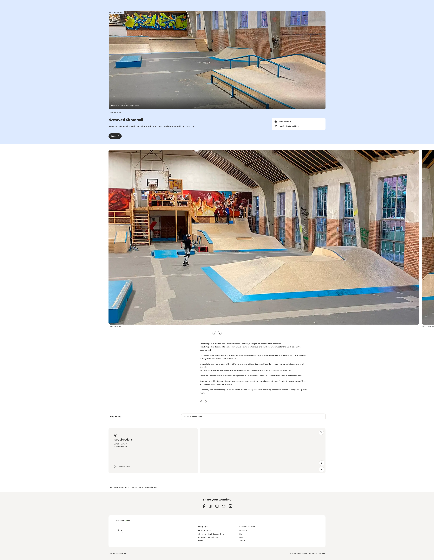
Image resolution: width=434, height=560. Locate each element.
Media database (204, 531)
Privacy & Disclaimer (298, 553)
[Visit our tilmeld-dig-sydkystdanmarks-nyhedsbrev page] (224, 506)
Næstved (243, 531)
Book (113, 136)
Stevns (242, 540)
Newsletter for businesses (208, 537)
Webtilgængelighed (317, 553)
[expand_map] (321, 432)
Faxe (241, 537)
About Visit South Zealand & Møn (211, 534)
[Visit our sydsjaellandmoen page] (204, 506)
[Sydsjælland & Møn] (123, 520)
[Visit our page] (210, 506)
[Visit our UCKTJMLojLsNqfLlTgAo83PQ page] (217, 506)
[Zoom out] (321, 469)
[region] (263, 450)
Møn (241, 534)
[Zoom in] (321, 463)
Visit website (283, 122)
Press (200, 540)
